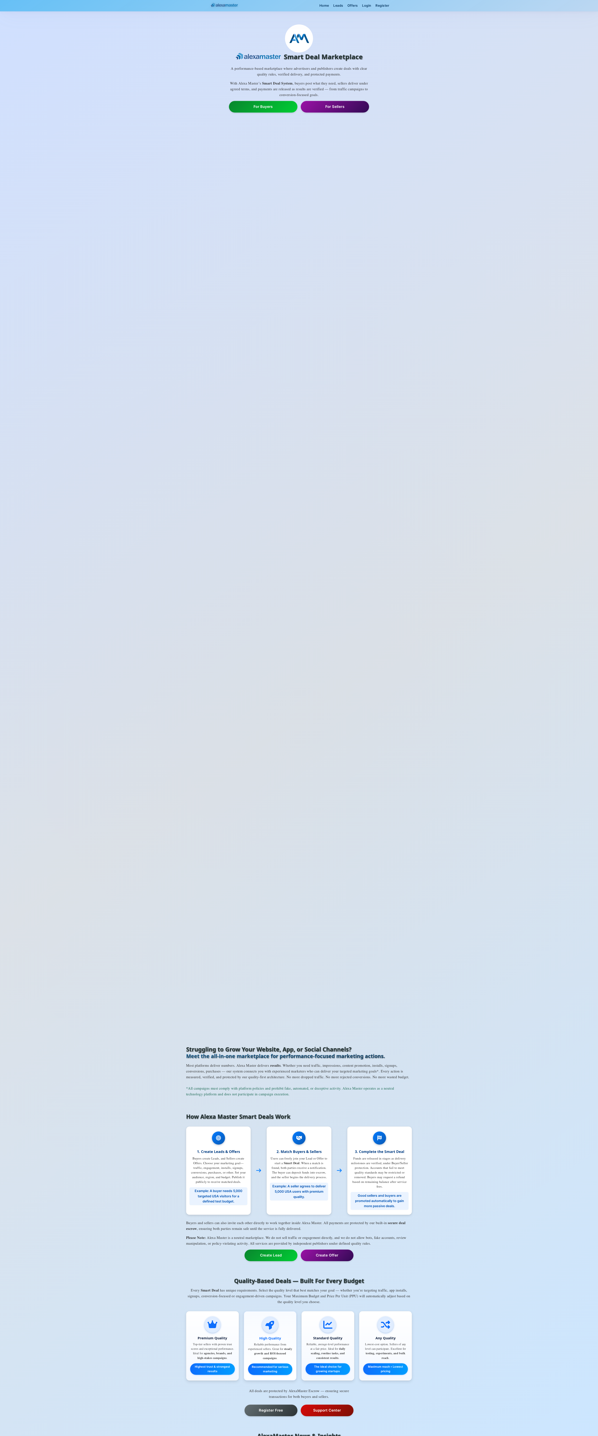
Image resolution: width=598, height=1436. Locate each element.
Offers (352, 5)
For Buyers (263, 106)
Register (382, 5)
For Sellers (334, 106)
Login (366, 5)
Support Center (327, 1410)
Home (324, 5)
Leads (338, 5)
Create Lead (271, 1255)
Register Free (271, 1410)
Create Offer (327, 1255)
